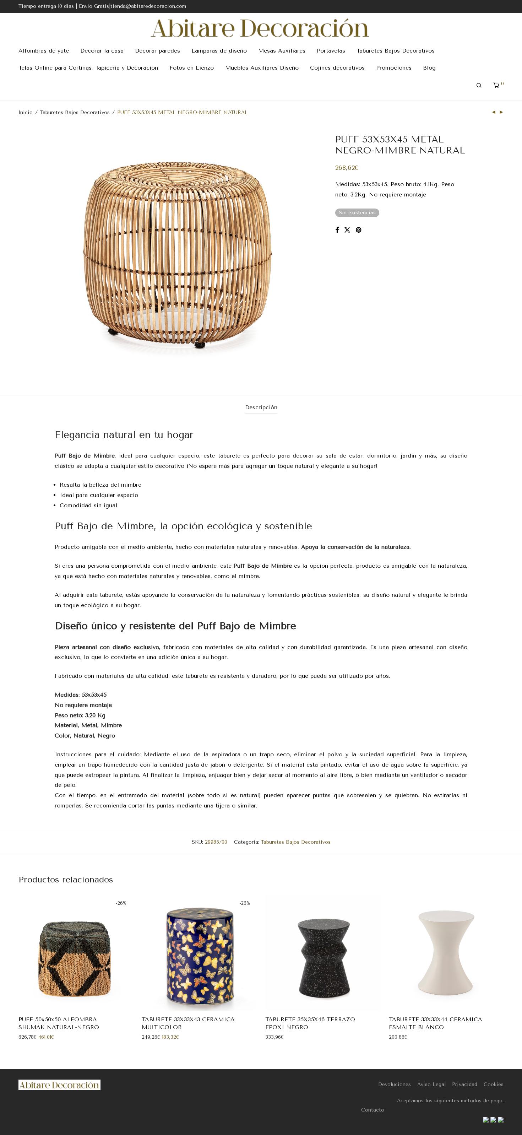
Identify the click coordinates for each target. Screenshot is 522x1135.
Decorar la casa (102, 50)
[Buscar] (479, 85)
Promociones (394, 67)
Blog (429, 67)
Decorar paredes (157, 50)
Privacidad (464, 1084)
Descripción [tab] (261, 407)
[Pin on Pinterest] (359, 230)
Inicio (25, 112)
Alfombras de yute (43, 50)
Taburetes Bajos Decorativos (396, 50)
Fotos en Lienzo (191, 67)
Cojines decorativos (337, 67)
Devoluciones (394, 1084)
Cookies (494, 1084)
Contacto (372, 1110)
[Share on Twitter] (347, 230)
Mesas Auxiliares (281, 50)
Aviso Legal (431, 1084)
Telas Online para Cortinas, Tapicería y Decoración (88, 67)
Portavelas (331, 50)
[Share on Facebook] (337, 230)
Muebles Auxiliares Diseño (262, 67)
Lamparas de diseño (219, 50)
